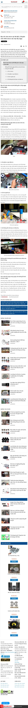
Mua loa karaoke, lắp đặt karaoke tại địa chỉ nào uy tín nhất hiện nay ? (13, 307)
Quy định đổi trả (4, 683)
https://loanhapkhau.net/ (11, 652)
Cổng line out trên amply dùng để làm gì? (18, 519)
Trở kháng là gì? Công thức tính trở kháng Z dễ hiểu (18, 536)
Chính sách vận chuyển (20, 683)
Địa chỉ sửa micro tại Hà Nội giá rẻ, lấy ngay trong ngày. (13, 63)
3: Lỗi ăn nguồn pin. (11, 76)
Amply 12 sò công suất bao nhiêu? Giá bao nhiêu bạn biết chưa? (17, 504)
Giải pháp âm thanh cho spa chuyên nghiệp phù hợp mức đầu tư (18, 332)
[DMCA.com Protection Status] (7, 691)
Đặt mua (14, 561)
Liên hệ (16, 660)
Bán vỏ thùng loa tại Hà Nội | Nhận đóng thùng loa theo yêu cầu (17, 422)
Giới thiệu (17, 662)
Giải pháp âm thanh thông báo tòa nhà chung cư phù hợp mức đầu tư (18, 490)
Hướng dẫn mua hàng (19, 685)
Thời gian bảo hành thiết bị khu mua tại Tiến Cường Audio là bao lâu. (13, 312)
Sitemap (2, 653)
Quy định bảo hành (5, 685)
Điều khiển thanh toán (19, 686)
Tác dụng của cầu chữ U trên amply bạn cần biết (17, 527)
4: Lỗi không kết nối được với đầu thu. (15, 79)
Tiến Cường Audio (18, 706)
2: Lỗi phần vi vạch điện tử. (12, 74)
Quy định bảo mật (4, 686)
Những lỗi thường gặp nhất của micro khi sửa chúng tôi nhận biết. (15, 67)
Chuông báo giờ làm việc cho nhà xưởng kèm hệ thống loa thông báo (18, 350)
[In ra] (24, 46)
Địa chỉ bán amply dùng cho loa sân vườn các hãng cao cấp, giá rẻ (18, 323)
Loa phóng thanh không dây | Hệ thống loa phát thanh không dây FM (18, 400)
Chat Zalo (5, 703)
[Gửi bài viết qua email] (21, 46)
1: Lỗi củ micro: (10, 71)
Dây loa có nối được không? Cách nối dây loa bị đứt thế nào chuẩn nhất (17, 512)
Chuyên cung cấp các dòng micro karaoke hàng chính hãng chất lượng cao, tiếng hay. (13, 303)
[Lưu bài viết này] (26, 46)
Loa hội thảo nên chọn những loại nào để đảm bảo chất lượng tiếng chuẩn (18, 448)
